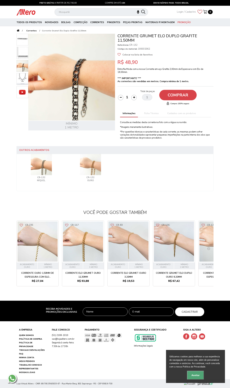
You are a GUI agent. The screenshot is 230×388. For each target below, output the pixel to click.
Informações (129, 113)
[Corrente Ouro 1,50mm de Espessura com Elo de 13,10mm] (37, 241)
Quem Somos (26, 335)
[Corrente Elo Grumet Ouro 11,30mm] (83, 241)
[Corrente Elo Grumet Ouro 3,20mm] (128, 241)
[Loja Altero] (26, 12)
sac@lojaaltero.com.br (63, 338)
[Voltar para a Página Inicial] (18, 31)
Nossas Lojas (27, 372)
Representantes (28, 368)
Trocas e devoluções (32, 350)
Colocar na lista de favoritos (137, 54)
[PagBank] (190, 383)
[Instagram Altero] (195, 336)
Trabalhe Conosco (30, 365)
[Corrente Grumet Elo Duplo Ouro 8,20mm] (174, 241)
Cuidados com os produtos (181, 113)
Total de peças (147, 91)
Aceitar (195, 375)
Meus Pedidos (27, 361)
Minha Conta (26, 357)
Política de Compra (30, 339)
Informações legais (143, 345)
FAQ (21, 353)
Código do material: (127, 49)
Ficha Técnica (151, 113)
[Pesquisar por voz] (138, 12)
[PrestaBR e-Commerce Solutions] (205, 383)
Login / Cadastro (186, 11)
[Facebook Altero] (187, 336)
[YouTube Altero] (202, 336)
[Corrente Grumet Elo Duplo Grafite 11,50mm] (22, 39)
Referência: (123, 45)
